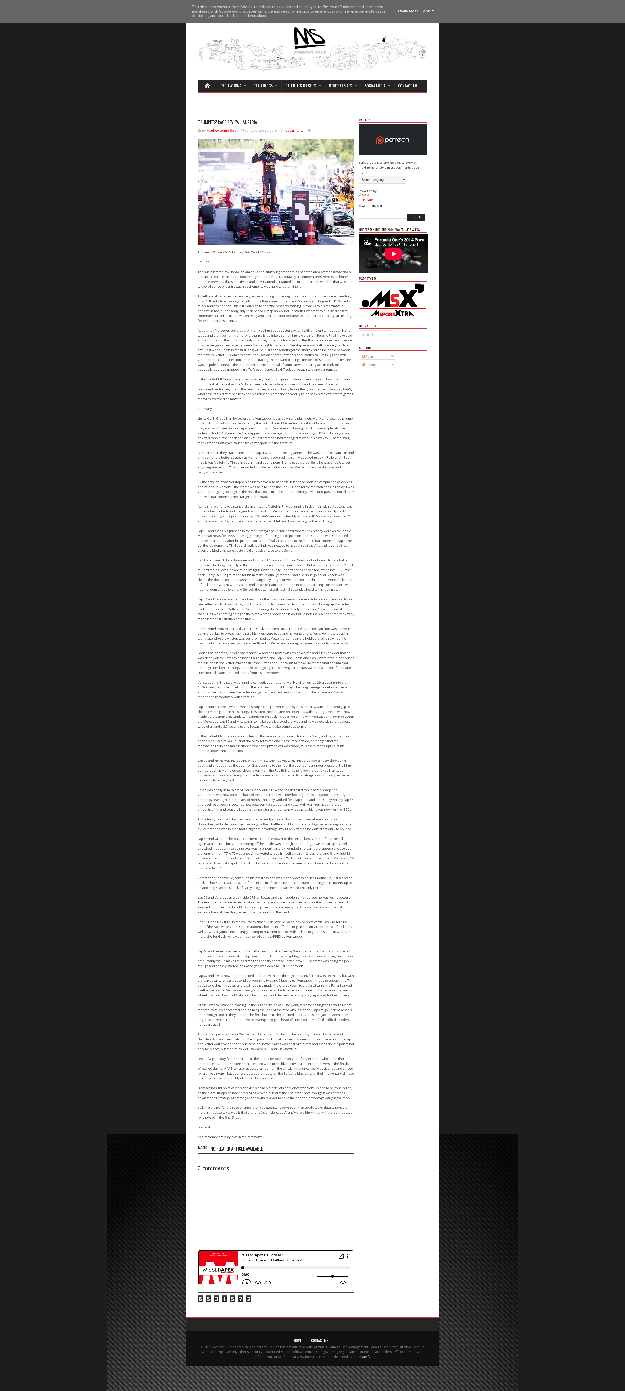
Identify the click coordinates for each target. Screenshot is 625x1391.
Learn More (408, 11)
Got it (428, 11)
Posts (369, 356)
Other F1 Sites (340, 86)
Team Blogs (263, 86)
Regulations (231, 86)
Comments (373, 364)
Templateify (362, 1356)
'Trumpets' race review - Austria (227, 122)
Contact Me (407, 86)
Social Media (375, 86)
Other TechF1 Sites (300, 86)
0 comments (294, 130)
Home (298, 1340)
